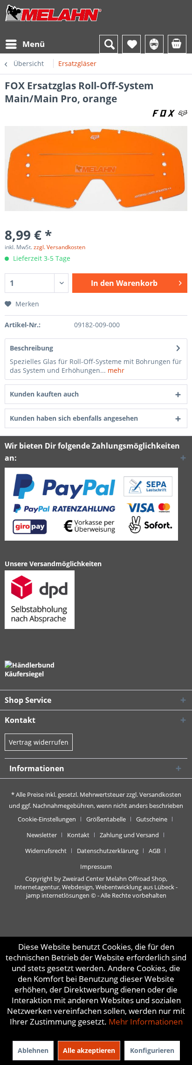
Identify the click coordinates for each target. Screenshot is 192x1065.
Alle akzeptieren (89, 1050)
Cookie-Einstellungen (47, 819)
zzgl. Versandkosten (59, 247)
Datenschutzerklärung (107, 851)
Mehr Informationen (146, 1021)
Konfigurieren (152, 1050)
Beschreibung (31, 348)
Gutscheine (151, 819)
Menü (33, 44)
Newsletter (42, 835)
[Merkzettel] (131, 44)
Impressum (96, 866)
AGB (154, 851)
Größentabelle (106, 819)
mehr (115, 370)
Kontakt (78, 835)
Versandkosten (160, 794)
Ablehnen (33, 1050)
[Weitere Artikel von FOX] (169, 113)
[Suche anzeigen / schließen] (108, 44)
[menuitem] (24, 44)
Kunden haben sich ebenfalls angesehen (74, 418)
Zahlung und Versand (129, 835)
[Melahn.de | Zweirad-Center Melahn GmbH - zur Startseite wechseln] (54, 22)
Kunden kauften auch (44, 394)
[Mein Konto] (154, 44)
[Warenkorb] (177, 44)
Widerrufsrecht (46, 851)
